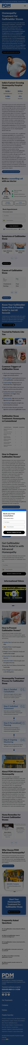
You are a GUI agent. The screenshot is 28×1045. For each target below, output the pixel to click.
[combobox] (5, 527)
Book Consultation (14, 532)
